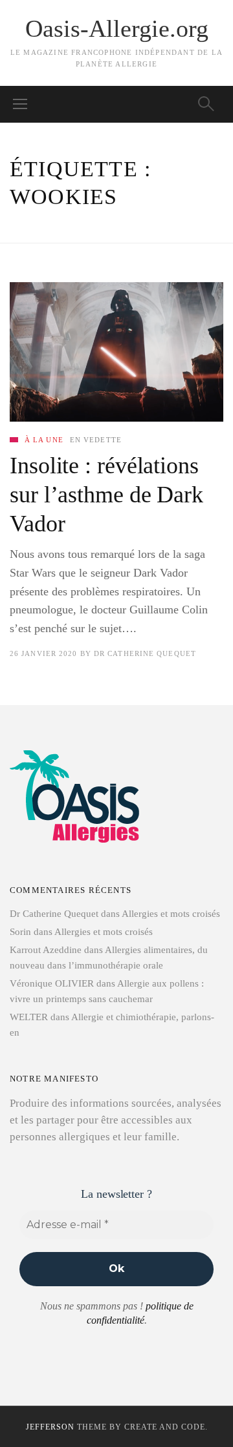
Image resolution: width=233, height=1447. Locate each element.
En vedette (96, 440)
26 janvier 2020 (44, 653)
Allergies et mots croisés (171, 913)
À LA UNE (44, 440)
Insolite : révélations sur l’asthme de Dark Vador (106, 495)
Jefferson (50, 1427)
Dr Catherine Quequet (145, 653)
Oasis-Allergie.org (116, 28)
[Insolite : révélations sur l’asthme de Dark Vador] (116, 352)
